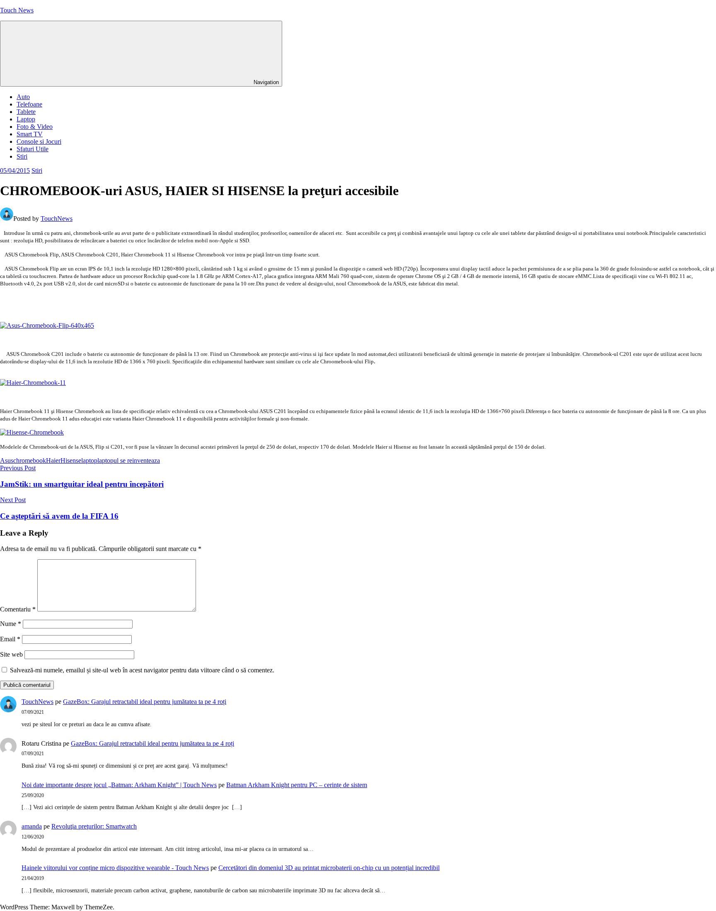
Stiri (22, 156)
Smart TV (30, 134)
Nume (10, 623)
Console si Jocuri (39, 141)
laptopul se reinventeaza (128, 460)
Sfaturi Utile (32, 148)
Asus (6, 460)
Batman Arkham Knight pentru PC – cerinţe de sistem (296, 784)
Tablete (26, 111)
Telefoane (29, 104)
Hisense (70, 460)
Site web (11, 654)
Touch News (17, 10)
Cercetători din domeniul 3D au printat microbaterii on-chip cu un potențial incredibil (329, 867)
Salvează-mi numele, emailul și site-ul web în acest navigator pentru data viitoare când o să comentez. (142, 670)
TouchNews (57, 218)
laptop (89, 460)
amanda (32, 826)
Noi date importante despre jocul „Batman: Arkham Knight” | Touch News (119, 784)
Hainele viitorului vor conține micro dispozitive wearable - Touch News (115, 867)
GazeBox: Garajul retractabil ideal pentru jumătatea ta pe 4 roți (144, 701)
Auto (23, 96)
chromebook (29, 460)
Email (10, 639)
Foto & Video (35, 126)
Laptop (26, 119)
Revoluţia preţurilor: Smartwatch (94, 826)
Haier (53, 460)
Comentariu (18, 609)
